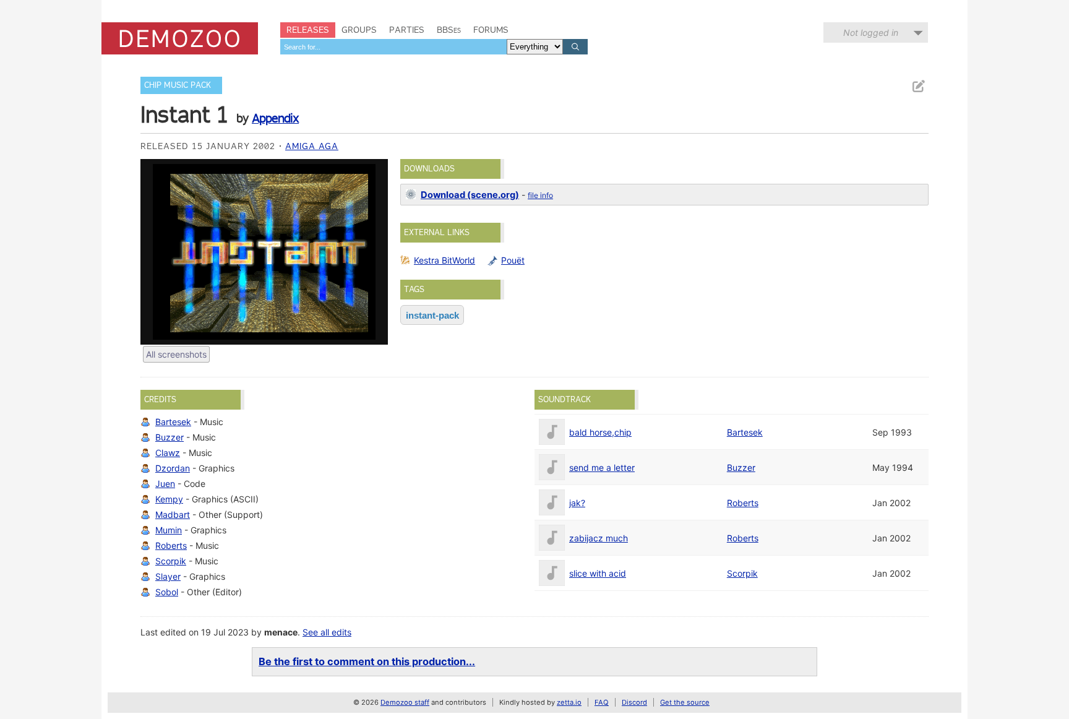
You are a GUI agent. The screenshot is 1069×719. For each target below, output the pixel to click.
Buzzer (169, 437)
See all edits (327, 632)
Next (372, 252)
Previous (155, 252)
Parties (406, 29)
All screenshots (176, 354)
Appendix (275, 118)
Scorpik (170, 561)
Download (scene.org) (470, 194)
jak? (577, 502)
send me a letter (602, 467)
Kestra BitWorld (444, 260)
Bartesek (173, 421)
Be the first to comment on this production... (367, 661)
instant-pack (432, 315)
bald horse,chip (600, 432)
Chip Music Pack (177, 85)
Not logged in (870, 32)
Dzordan (172, 468)
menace (281, 632)
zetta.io (569, 702)
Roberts (171, 545)
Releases (307, 29)
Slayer (168, 576)
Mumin (168, 530)
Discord (634, 702)
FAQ (602, 702)
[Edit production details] (918, 86)
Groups (359, 29)
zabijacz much (598, 538)
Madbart (172, 514)
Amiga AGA (311, 146)
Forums (491, 29)
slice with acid (597, 573)
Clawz (167, 452)
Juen (165, 483)
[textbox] (393, 46)
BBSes (449, 29)
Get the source (685, 702)
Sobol (166, 592)
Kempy (169, 499)
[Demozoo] (179, 38)
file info (540, 195)
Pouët (513, 260)
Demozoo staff (404, 702)
